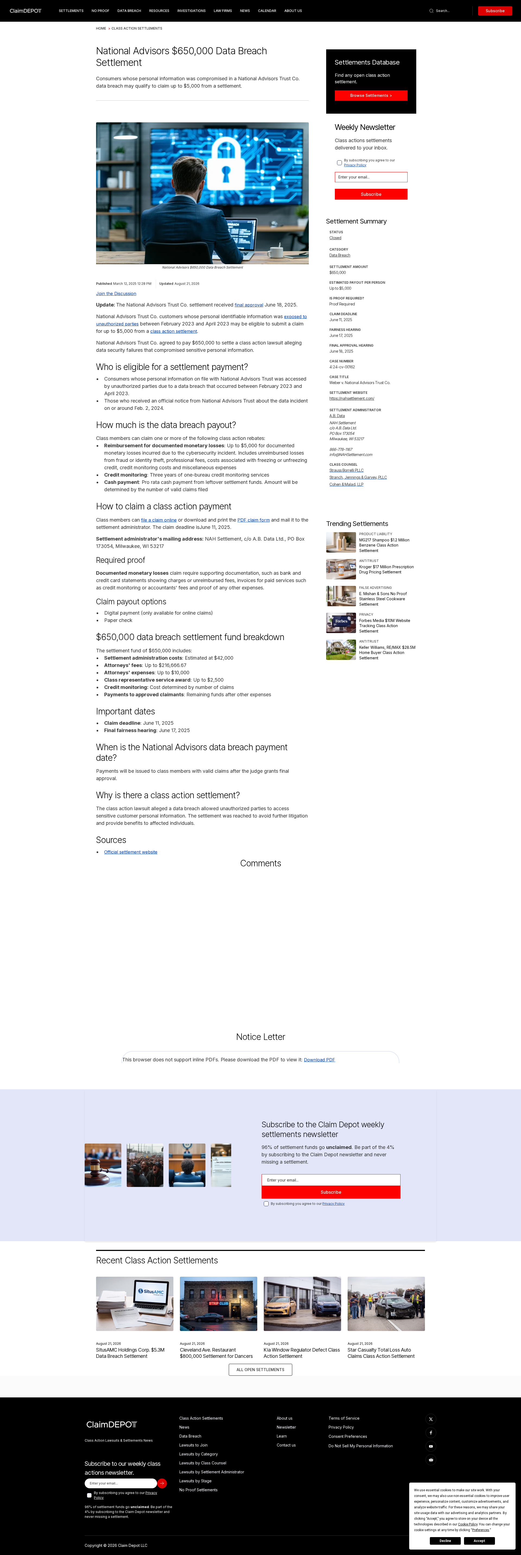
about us (293, 11)
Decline (445, 1541)
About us (285, 1418)
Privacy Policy (355, 165)
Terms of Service (344, 1418)
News (245, 11)
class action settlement (173, 331)
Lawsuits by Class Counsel (202, 1463)
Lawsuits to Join (193, 1445)
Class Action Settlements (137, 28)
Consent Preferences (348, 1436)
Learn (282, 1436)
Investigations (191, 11)
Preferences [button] (480, 1530)
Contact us (286, 1445)
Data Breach (190, 1436)
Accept (479, 1541)
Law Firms (223, 11)
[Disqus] (260, 945)
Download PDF (319, 1059)
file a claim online (159, 520)
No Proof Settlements (198, 1489)
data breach (129, 11)
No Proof (100, 11)
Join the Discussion (116, 293)
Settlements (71, 11)
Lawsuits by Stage (195, 1481)
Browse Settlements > (371, 95)
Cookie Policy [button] (467, 1524)
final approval (249, 305)
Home (101, 28)
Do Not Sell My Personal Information (361, 1446)
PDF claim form (253, 520)
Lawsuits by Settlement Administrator (211, 1472)
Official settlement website (130, 852)
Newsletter (286, 1427)
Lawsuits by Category (198, 1454)
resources (159, 11)
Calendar (267, 11)
